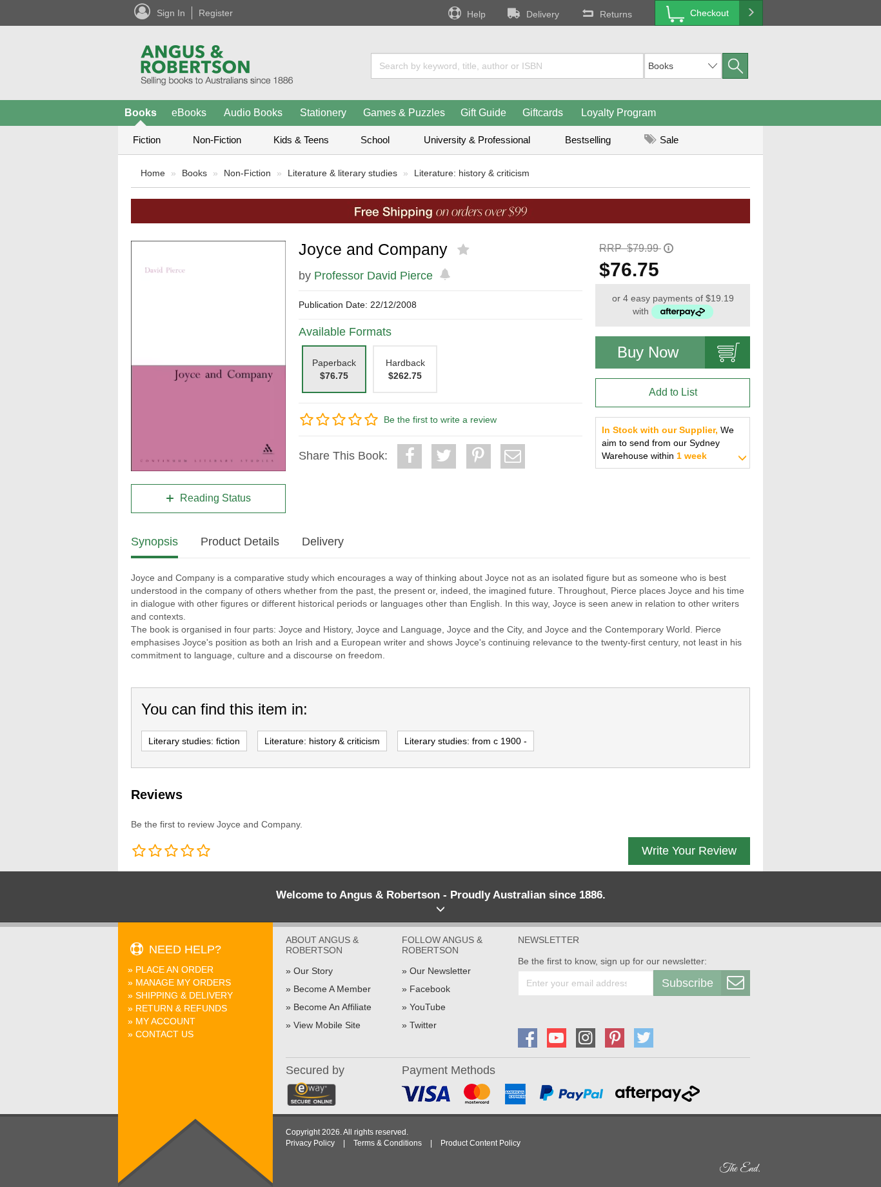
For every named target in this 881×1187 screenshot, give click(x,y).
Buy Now (647, 352)
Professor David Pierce (373, 275)
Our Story (313, 971)
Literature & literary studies (342, 173)
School (375, 139)
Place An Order (174, 969)
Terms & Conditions (387, 1143)
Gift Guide (483, 112)
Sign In (171, 13)
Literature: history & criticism (472, 173)
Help (476, 14)
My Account (165, 1021)
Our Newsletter (440, 971)
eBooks (189, 112)
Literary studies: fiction (194, 741)
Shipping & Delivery (184, 995)
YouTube (428, 1007)
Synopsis (154, 541)
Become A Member (332, 989)
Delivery (542, 14)
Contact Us (164, 1034)
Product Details (240, 541)
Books (140, 112)
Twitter (423, 1025)
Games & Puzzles (404, 112)
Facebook (430, 989)
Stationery (323, 112)
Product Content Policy (480, 1143)
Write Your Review (689, 850)
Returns (616, 14)
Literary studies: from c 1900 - (465, 741)
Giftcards (542, 112)
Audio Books (253, 112)
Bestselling (588, 139)
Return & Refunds (181, 1008)
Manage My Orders (183, 982)
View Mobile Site (327, 1025)
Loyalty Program (618, 112)
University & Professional (477, 139)
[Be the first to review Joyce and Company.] (464, 250)
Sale (667, 139)
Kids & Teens (301, 139)
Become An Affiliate (332, 1007)
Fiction (147, 139)
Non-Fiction (217, 139)
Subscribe (687, 983)
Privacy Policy (310, 1143)
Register (216, 13)
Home (153, 173)
